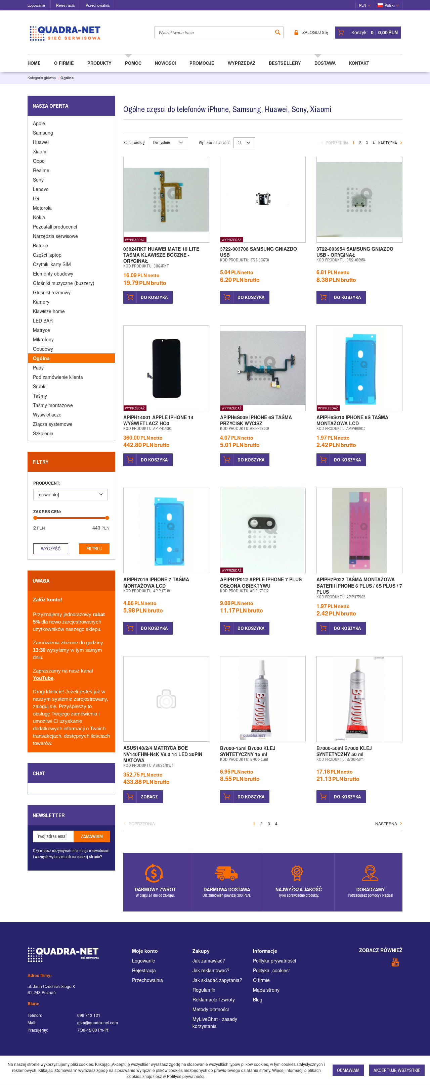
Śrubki (39, 386)
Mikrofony (43, 339)
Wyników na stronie (214, 142)
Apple (39, 123)
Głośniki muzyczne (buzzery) (63, 283)
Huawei (41, 142)
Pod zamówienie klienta (58, 377)
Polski (389, 5)
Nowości (165, 63)
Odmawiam (348, 1070)
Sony (38, 179)
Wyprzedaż (241, 63)
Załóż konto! (47, 599)
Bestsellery (285, 63)
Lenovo (41, 189)
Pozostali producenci (55, 226)
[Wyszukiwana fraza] (277, 32)
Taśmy (40, 395)
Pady (38, 367)
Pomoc (133, 63)
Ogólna (41, 358)
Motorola (42, 207)
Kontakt (359, 63)
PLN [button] (362, 5)
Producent (46, 483)
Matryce (41, 330)
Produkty (99, 63)
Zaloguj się (315, 32)
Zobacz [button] (149, 797)
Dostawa (325, 63)
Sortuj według (134, 142)
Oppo (39, 160)
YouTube (43, 678)
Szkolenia (43, 433)
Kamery (41, 301)
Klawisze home (49, 311)
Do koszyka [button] (154, 297)
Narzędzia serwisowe (55, 236)
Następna (387, 143)
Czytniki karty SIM (52, 264)
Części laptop (47, 254)
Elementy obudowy (53, 273)
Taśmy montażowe (53, 405)
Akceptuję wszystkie (397, 1070)
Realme (41, 170)
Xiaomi (40, 151)
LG (36, 198)
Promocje (201, 63)
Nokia (39, 217)
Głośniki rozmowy (52, 292)
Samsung (43, 132)
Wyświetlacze (47, 414)
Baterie (40, 245)
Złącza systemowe (53, 424)
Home (34, 63)
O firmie (64, 63)
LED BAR (43, 320)
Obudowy (43, 348)
